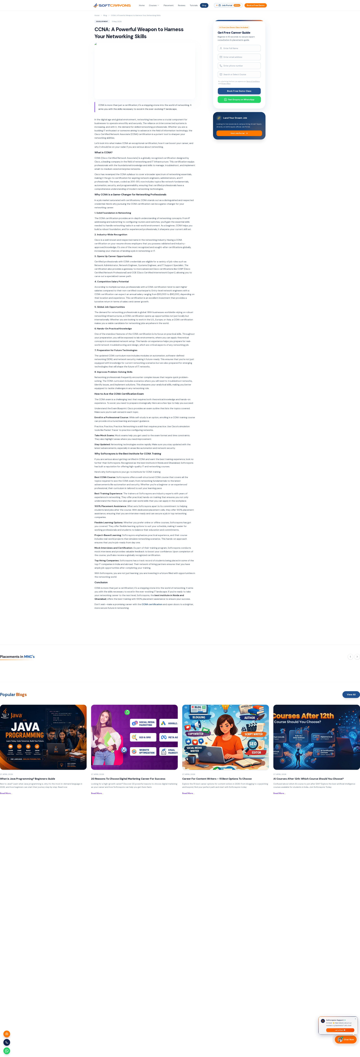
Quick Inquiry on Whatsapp (182, 561)
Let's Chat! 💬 (340, 1029)
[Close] (206, 492)
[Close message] (355, 1018)
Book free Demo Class (180, 552)
